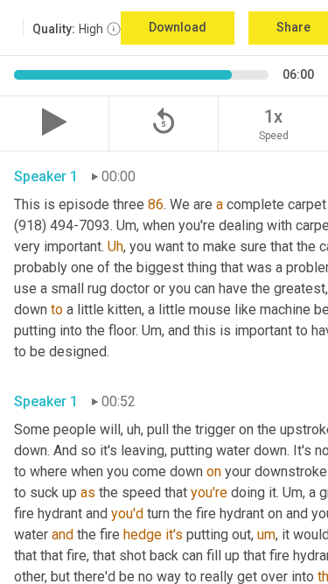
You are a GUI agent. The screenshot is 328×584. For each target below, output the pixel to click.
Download (177, 27)
